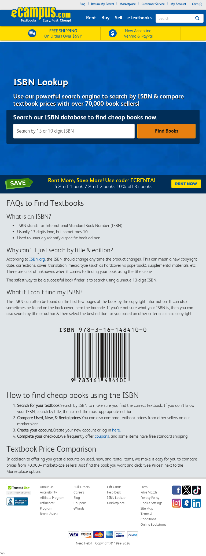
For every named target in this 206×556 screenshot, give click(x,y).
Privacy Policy (150, 498)
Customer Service (153, 4)
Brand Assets (49, 514)
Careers (78, 492)
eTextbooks (139, 17)
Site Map (147, 508)
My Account (178, 4)
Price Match (149, 492)
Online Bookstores (153, 524)
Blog (82, 4)
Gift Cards (114, 487)
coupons (102, 436)
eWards (78, 508)
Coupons (79, 503)
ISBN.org (37, 259)
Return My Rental (102, 4)
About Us (46, 487)
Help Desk (114, 492)
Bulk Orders (81, 487)
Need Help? (84, 543)
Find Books (166, 131)
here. (116, 430)
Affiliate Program (52, 498)
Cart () (197, 4)
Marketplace (128, 4)
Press (144, 487)
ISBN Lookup (116, 498)
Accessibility (48, 492)
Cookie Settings (151, 503)
